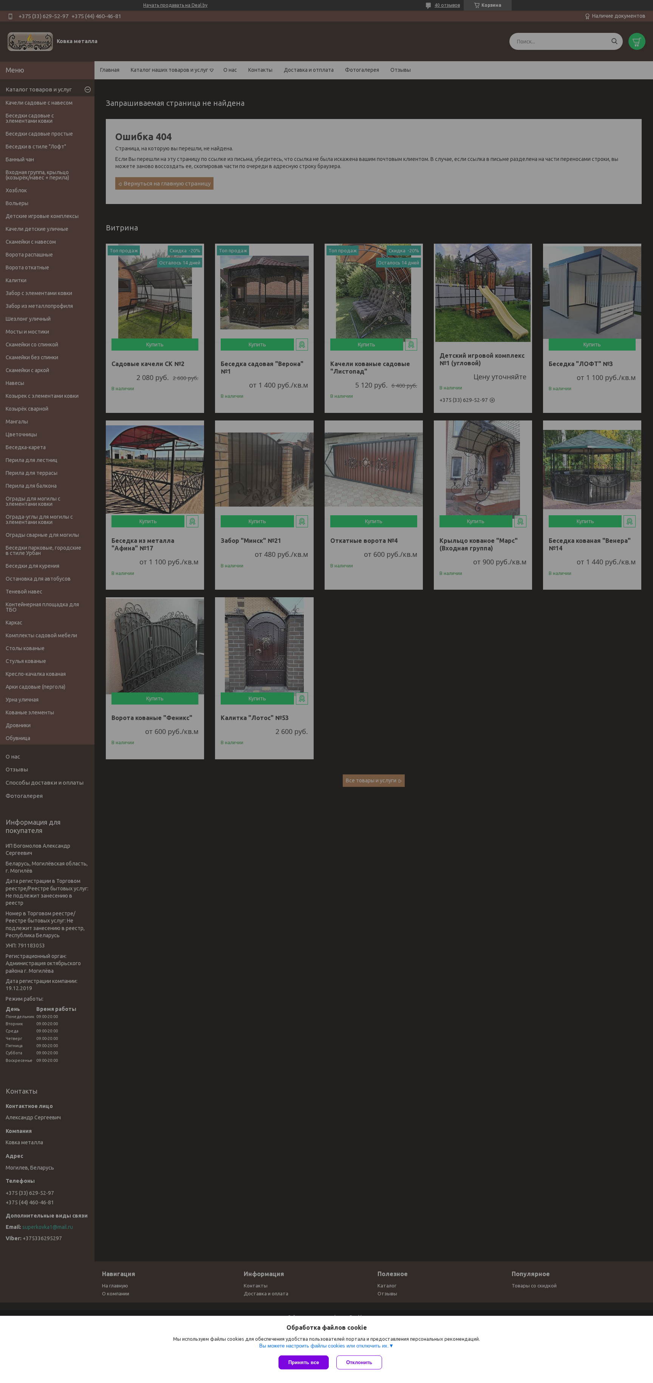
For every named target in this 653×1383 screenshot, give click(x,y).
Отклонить (359, 1362)
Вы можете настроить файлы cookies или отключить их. (324, 1346)
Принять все (303, 1362)
